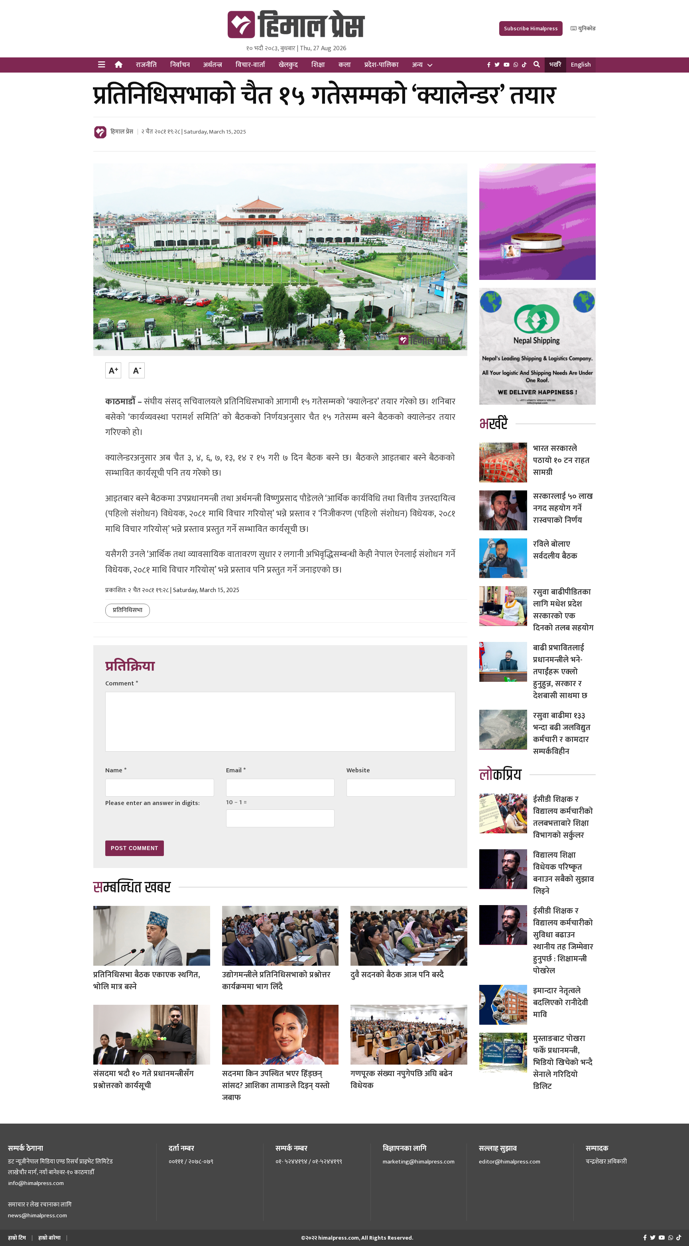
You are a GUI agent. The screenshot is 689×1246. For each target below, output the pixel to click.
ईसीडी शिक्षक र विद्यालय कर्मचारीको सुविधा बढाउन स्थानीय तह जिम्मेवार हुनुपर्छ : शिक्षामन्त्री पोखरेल (563, 941)
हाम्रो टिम (17, 1237)
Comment (121, 683)
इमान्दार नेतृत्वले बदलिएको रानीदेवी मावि (560, 1003)
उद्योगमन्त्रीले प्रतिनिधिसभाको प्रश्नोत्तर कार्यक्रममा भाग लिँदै (276, 981)
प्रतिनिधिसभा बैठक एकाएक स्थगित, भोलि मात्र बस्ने (146, 981)
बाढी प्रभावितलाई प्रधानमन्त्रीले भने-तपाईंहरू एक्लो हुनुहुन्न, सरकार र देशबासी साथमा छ (560, 672)
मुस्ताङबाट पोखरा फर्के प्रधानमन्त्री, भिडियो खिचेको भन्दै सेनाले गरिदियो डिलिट (563, 1062)
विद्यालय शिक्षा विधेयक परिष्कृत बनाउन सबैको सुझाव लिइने (563, 873)
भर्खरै (555, 64)
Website (358, 770)
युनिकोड (586, 28)
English (581, 64)
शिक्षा (318, 65)
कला (345, 65)
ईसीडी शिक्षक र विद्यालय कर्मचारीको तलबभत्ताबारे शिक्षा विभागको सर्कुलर (563, 817)
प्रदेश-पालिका (381, 65)
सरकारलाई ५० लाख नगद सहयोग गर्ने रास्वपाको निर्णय (563, 508)
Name (115, 770)
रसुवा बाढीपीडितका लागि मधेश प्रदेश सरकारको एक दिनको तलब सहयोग (563, 610)
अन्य (417, 65)
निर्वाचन (180, 65)
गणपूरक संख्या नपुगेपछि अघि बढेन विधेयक (401, 1079)
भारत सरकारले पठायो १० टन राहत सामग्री (561, 460)
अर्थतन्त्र (212, 65)
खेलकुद (288, 65)
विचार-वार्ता (250, 65)
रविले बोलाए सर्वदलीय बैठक (555, 550)
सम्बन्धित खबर (132, 888)
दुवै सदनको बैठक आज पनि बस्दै (397, 975)
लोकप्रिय (500, 775)
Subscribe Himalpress (531, 28)
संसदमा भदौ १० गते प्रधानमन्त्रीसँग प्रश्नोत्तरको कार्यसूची (143, 1079)
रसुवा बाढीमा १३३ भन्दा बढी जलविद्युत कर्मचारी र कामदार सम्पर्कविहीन (562, 733)
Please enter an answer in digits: (152, 803)
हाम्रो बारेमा (49, 1237)
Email (236, 770)
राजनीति (146, 65)
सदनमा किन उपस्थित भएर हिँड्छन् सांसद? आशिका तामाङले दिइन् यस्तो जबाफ (276, 1085)
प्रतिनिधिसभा (127, 610)
